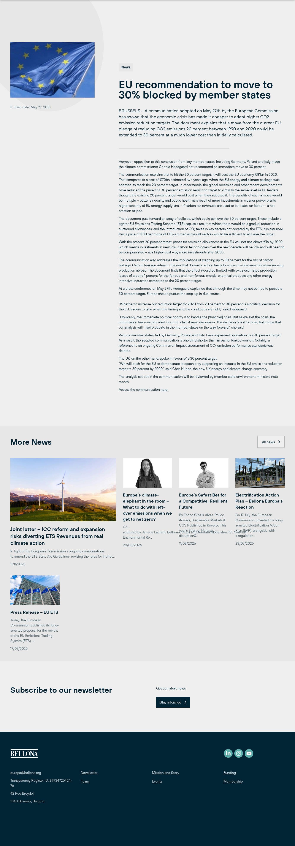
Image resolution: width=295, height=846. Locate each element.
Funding (230, 773)
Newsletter (89, 773)
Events (157, 781)
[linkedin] (228, 753)
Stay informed (170, 702)
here (164, 389)
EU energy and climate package (249, 180)
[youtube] (249, 753)
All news (268, 442)
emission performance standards (241, 345)
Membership (233, 781)
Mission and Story (165, 773)
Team (85, 781)
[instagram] (238, 753)
